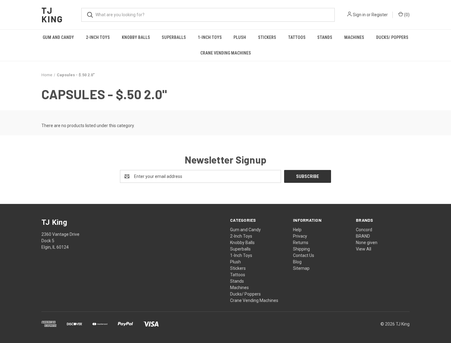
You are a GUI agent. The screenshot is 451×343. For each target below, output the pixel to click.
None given (366, 242)
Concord (364, 229)
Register (380, 14)
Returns (300, 242)
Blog (297, 261)
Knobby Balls (136, 37)
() (406, 14)
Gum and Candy (58, 37)
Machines (354, 37)
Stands (324, 37)
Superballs (174, 37)
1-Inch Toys (210, 37)
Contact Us (303, 255)
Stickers (267, 37)
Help (297, 229)
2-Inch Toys (98, 37)
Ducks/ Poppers (392, 37)
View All (363, 249)
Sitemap (301, 268)
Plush (239, 37)
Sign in (359, 14)
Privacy (300, 236)
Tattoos (297, 37)
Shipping (301, 249)
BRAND (363, 236)
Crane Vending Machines (225, 53)
